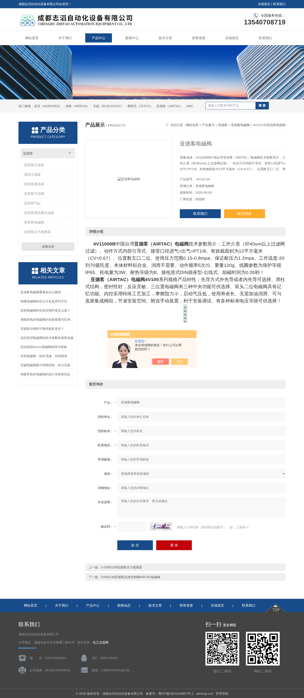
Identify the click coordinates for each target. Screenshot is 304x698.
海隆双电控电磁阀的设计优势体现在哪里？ (47, 374)
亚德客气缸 (32, 203)
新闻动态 (124, 605)
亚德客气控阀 (34, 193)
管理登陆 (222, 693)
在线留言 (264, 4)
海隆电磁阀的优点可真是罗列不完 (43, 301)
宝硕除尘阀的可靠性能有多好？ (42, 328)
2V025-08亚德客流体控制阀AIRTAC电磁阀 (130, 577)
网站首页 (32, 38)
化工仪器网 (100, 642)
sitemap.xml (204, 693)
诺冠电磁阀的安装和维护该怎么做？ (45, 310)
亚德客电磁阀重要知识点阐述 (40, 292)
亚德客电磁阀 (34, 222)
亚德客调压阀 (34, 184)
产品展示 (208, 125)
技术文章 (165, 38)
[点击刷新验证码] (161, 526)
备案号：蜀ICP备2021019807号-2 (169, 693)
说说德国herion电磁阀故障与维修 (43, 347)
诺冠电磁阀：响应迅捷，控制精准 (43, 356)
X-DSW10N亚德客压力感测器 (121, 567)
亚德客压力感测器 (37, 232)
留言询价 (244, 213)
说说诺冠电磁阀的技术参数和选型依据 (46, 338)
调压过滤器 (32, 174)
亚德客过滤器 (34, 165)
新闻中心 (132, 38)
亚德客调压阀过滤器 (39, 213)
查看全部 (48, 246)
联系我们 (279, 4)
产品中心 (98, 38)
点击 (69, 153)
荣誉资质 (198, 38)
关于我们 (65, 38)
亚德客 (28, 153)
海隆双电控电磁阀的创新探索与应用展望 (47, 319)
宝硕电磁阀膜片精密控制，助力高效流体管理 (47, 365)
